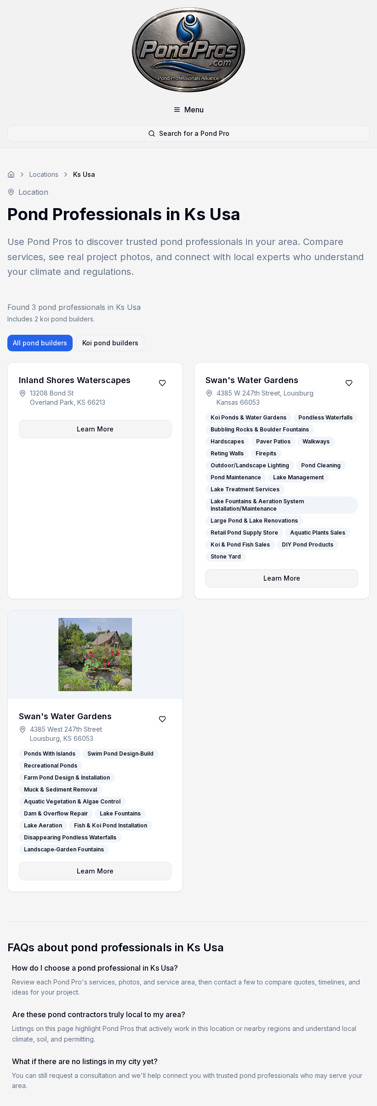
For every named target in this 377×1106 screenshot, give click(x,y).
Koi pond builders (110, 343)
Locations (43, 174)
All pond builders (40, 343)
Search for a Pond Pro (194, 133)
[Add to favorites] (162, 383)
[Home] (11, 174)
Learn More (95, 429)
